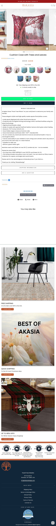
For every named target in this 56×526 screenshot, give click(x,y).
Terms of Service (28, 500)
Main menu (28, 485)
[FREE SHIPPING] (28, 274)
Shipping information (28, 167)
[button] (48, 185)
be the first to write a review (28, 194)
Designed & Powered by (28, 524)
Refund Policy (28, 495)
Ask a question (28, 173)
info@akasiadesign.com (28, 480)
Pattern (28, 64)
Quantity (28, 91)
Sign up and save (27, 507)
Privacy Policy (28, 497)
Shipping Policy (28, 489)
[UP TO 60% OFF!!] (28, 404)
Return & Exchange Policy (28, 492)
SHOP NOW (7, 309)
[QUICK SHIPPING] (28, 340)
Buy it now (28, 103)
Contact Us (28, 503)
